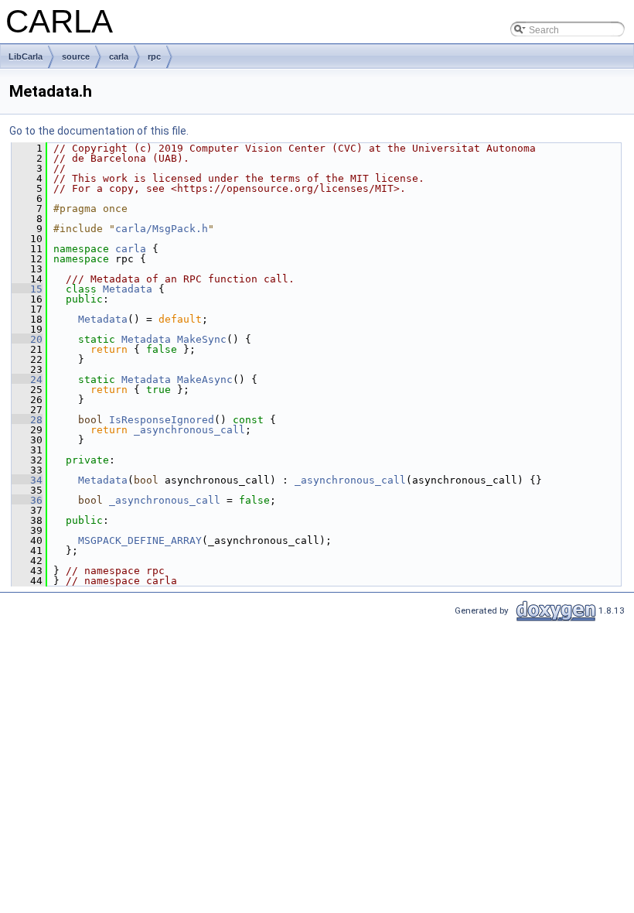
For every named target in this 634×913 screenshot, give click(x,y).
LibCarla (26, 56)
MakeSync (202, 339)
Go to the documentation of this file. (99, 131)
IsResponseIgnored (161, 420)
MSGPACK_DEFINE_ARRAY (140, 540)
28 (27, 420)
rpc (154, 56)
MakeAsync (205, 379)
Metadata (127, 289)
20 (27, 339)
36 (27, 500)
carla (118, 56)
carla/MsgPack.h (161, 228)
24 (27, 379)
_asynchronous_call (189, 430)
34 (27, 480)
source (76, 56)
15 (27, 289)
